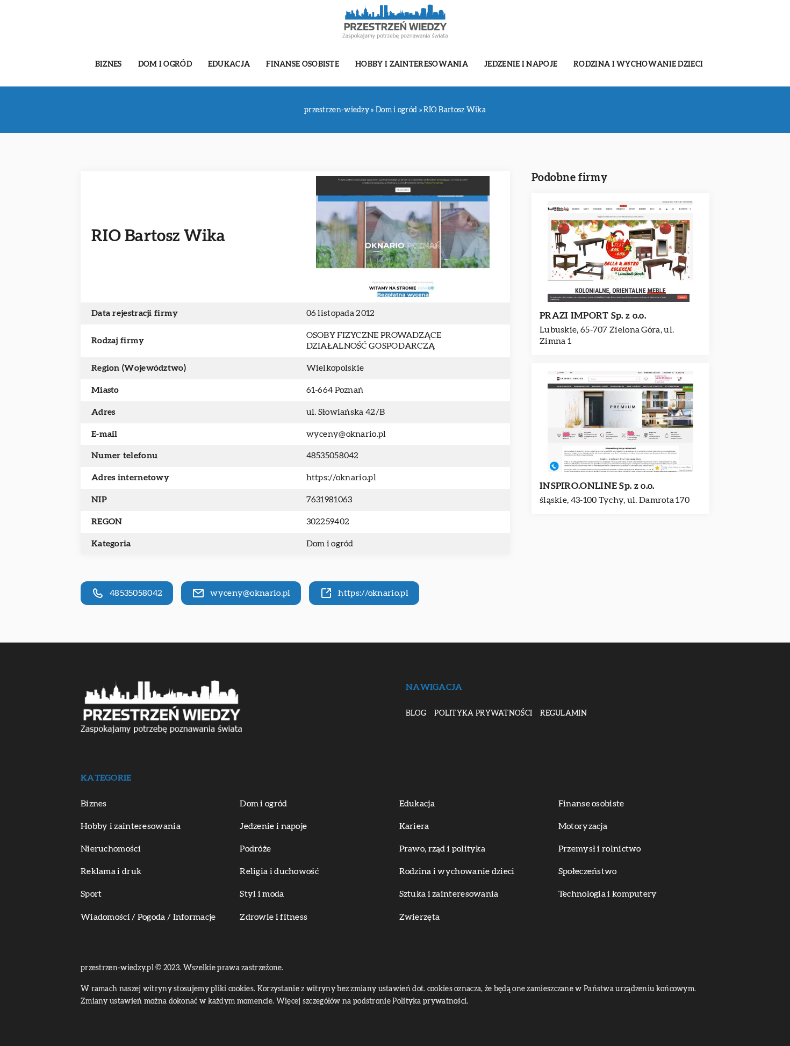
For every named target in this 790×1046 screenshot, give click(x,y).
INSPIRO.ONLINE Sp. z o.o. (597, 485)
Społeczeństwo (587, 871)
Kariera (414, 826)
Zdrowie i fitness (273, 917)
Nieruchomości (111, 849)
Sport (91, 894)
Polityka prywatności (483, 713)
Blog (416, 713)
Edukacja (229, 64)
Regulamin (563, 713)
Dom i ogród (165, 64)
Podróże (255, 849)
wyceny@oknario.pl (346, 434)
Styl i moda (262, 894)
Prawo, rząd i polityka (442, 849)
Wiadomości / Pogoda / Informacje (148, 917)
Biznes (108, 64)
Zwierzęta (419, 917)
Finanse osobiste (302, 64)
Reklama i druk (111, 871)
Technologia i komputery (607, 894)
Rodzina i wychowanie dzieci (638, 64)
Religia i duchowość (279, 871)
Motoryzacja (582, 826)
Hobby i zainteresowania (411, 64)
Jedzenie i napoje (520, 64)
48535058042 (332, 455)
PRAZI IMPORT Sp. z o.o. (593, 315)
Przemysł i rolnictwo (599, 849)
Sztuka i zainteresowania (449, 894)
